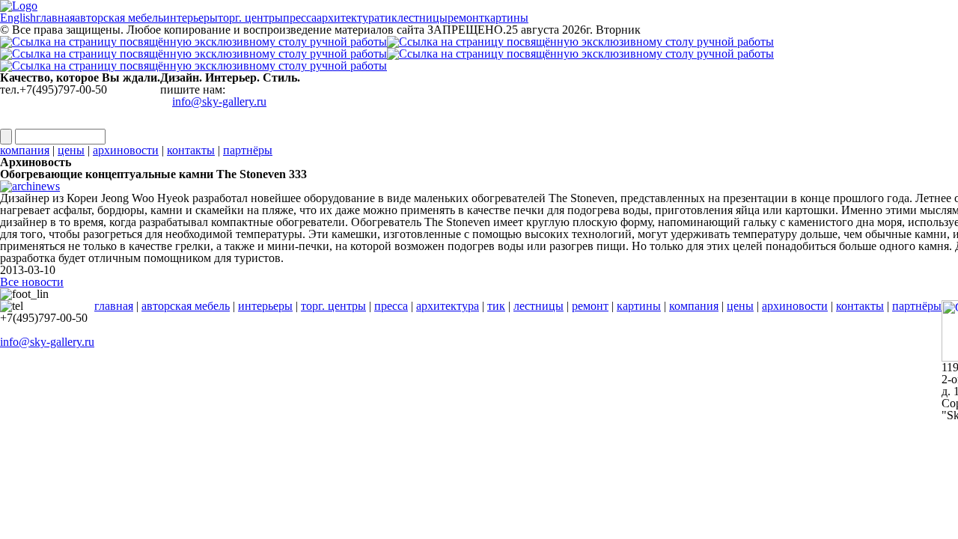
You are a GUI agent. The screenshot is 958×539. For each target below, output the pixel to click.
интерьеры (265, 305)
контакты (191, 150)
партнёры (247, 150)
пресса (391, 305)
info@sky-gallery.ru (219, 101)
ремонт (590, 305)
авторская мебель (185, 305)
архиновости (126, 150)
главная (113, 305)
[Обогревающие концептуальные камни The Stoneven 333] (30, 176)
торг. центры (333, 305)
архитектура (447, 305)
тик (496, 305)
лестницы (538, 305)
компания (24, 150)
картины (639, 305)
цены (71, 150)
